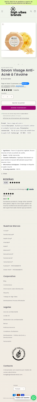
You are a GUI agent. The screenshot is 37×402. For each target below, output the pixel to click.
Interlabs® (6, 242)
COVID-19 (6, 316)
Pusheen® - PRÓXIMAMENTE (12, 266)
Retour (5, 323)
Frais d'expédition (5, 87)
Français (17, 389)
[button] (2, 11)
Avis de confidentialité (10, 312)
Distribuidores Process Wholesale (14, 300)
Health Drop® (7, 238)
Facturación (7, 341)
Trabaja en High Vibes (10, 297)
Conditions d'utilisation (10, 331)
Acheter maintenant (18, 108)
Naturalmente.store (10, 398)
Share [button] (5, 174)
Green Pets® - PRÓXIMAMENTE (13, 270)
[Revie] (30, 189)
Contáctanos (7, 285)
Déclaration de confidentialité (13, 320)
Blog (4, 281)
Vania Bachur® (8, 262)
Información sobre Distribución (13, 289)
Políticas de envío (9, 327)
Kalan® (5, 246)
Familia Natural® (8, 234)
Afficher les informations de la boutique (16, 118)
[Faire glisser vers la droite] (22, 64)
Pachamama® (8, 258)
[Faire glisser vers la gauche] (15, 64)
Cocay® (5, 231)
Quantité (3, 93)
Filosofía (6, 293)
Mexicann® (6, 250)
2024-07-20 (7, 196)
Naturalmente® (8, 254)
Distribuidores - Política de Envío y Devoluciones (14, 336)
